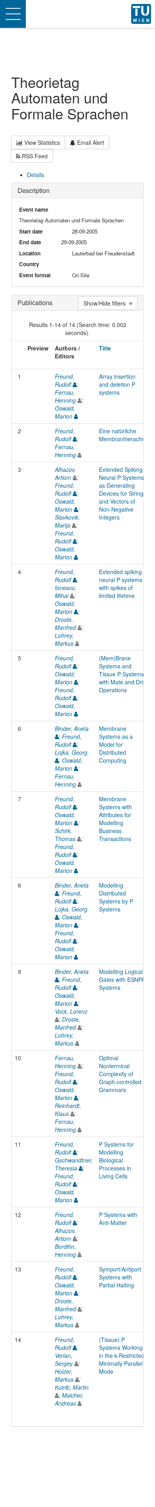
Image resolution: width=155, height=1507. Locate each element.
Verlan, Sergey (64, 1359)
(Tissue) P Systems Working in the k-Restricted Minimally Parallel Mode (121, 1355)
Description (33, 190)
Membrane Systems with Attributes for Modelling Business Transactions (115, 819)
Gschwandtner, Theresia (74, 1164)
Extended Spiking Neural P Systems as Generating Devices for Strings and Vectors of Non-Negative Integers (122, 493)
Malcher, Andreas (69, 1399)
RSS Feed (34, 156)
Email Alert (90, 142)
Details (35, 175)
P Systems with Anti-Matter (118, 1219)
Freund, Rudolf (64, 380)
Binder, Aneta (72, 728)
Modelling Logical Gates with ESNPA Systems (122, 979)
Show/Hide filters (106, 303)
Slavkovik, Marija (67, 521)
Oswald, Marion (65, 412)
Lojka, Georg (71, 752)
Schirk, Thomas (65, 835)
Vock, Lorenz (71, 1011)
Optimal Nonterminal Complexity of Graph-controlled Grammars (120, 1074)
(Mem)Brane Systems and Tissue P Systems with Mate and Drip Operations (122, 674)
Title (105, 348)
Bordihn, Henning (65, 1250)
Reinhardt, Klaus (68, 1110)
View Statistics (41, 142)
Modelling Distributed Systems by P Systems (116, 897)
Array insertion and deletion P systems (117, 384)
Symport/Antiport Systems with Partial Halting (120, 1277)
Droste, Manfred (65, 623)
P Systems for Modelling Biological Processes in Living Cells (116, 1160)
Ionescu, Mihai (65, 592)
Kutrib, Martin (72, 1387)
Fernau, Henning (65, 396)
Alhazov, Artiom (65, 473)
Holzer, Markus (64, 1375)
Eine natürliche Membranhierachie (122, 435)
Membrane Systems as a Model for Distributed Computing (116, 744)
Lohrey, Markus (64, 639)
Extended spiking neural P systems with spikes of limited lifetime (120, 584)
